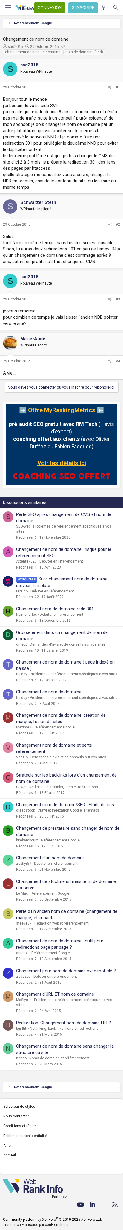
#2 (118, 224)
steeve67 (24, 923)
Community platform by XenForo (52, 1219)
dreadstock (25, 810)
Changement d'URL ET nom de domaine (55, 994)
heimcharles (26, 614)
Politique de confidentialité (25, 1136)
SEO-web (23, 526)
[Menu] (8, 7)
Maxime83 (24, 727)
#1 (118, 87)
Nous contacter (16, 1116)
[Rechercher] (116, 7)
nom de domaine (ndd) (84, 52)
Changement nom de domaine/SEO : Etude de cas (65, 804)
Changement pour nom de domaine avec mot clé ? (66, 971)
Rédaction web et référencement (61, 923)
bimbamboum (27, 840)
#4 (118, 361)
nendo (21, 1058)
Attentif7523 (26, 561)
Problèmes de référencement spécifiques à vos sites (73, 674)
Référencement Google (55, 727)
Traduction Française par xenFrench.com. (37, 1225)
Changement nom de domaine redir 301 (55, 609)
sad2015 (15, 46)
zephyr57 (23, 863)
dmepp (21, 644)
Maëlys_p (23, 1000)
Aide (7, 1146)
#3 (118, 299)
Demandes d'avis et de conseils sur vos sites (68, 644)
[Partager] (110, 87)
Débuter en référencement (61, 561)
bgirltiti (21, 1028)
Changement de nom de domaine (49, 692)
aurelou (22, 953)
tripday (21, 674)
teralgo (22, 591)
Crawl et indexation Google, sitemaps (68, 810)
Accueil (9, 1155)
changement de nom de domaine (32, 52)
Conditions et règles (20, 1126)
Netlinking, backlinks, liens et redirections (63, 787)
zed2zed (23, 976)
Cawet (21, 787)
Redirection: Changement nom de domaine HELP (63, 1023)
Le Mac (22, 893)
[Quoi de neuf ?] (104, 7)
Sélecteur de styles (19, 1106)
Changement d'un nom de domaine (50, 858)
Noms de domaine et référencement (59, 1058)
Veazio (22, 757)
